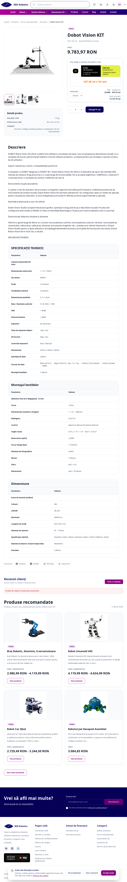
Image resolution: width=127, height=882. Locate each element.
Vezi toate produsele (15, 772)
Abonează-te (113, 802)
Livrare (38, 846)
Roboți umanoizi (104, 830)
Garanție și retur (42, 854)
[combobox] (60, 4)
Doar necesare (92, 873)
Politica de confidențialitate (46, 838)
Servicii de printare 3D (106, 846)
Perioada (74, 92)
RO (119, 4)
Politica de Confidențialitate (97, 808)
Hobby (11, 646)
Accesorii (43, 22)
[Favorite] (94, 4)
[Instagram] (18, 848)
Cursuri (85, 12)
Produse (74, 12)
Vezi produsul (15, 681)
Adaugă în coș (95, 109)
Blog (94, 12)
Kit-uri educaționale (105, 834)
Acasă (12, 12)
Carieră (103, 12)
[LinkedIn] (12, 848)
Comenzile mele (41, 830)
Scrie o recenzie (114, 581)
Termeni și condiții (42, 834)
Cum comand (40, 850)
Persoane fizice (72, 830)
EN (125, 4)
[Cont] (107, 4)
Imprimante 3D (103, 838)
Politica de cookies (42, 842)
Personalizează (74, 873)
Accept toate (108, 873)
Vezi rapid (54, 616)
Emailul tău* (71, 796)
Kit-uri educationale (29, 22)
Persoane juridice (73, 834)
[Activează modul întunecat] (113, 4)
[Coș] (100, 4)
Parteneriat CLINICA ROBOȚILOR (43, 859)
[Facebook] (6, 848)
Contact (113, 12)
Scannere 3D (102, 842)
